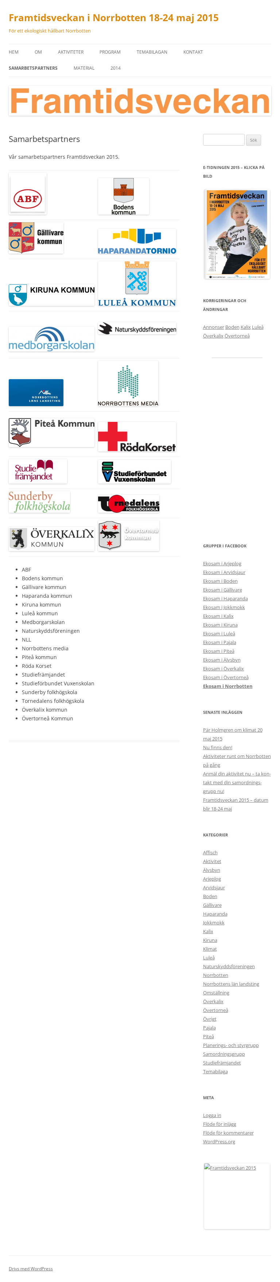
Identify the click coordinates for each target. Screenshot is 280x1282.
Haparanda (215, 914)
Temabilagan (152, 52)
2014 (115, 68)
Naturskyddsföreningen (229, 966)
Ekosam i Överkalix (223, 668)
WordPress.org (219, 1141)
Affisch (210, 852)
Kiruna (210, 940)
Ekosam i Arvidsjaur (224, 572)
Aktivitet (212, 861)
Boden (232, 327)
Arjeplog (212, 878)
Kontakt (193, 52)
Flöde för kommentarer (228, 1132)
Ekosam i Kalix (218, 616)
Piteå (208, 1036)
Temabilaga (215, 1071)
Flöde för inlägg (219, 1124)
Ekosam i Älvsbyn (222, 660)
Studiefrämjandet (222, 1062)
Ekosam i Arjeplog (222, 563)
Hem (14, 52)
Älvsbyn (211, 870)
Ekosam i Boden (220, 581)
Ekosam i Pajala (219, 642)
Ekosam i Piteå (218, 651)
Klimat (210, 949)
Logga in (212, 1115)
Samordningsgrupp (224, 1054)
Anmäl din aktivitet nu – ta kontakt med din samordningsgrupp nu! (237, 782)
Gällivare (212, 905)
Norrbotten (215, 975)
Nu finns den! (217, 747)
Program (110, 52)
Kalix (246, 327)
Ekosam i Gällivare (222, 589)
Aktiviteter (70, 52)
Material (84, 68)
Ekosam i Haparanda (225, 598)
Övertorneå (237, 335)
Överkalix (213, 335)
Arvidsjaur (214, 887)
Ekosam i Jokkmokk (224, 607)
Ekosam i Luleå (219, 633)
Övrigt (210, 1019)
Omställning (216, 992)
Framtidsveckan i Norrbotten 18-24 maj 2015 (114, 17)
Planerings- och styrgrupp (231, 1045)
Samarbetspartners (33, 68)
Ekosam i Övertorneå (226, 677)
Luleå (258, 327)
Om (38, 52)
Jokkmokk (214, 922)
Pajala (209, 1027)
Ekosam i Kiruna (220, 624)
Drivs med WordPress (31, 1269)
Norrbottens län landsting (231, 984)
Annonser (213, 327)
